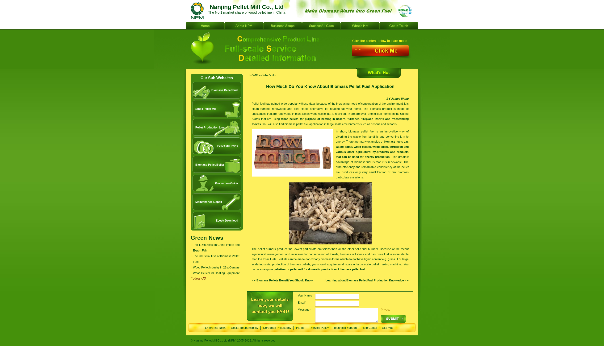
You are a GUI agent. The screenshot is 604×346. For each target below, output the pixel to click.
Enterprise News (215, 328)
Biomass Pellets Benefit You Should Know (284, 280)
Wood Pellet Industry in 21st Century (216, 267)
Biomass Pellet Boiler (209, 164)
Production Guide (226, 183)
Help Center (369, 328)
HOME (253, 75)
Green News (207, 238)
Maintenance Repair (208, 202)
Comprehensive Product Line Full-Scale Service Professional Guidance (302, 49)
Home (205, 26)
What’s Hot (360, 26)
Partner (301, 328)
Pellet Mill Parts (227, 146)
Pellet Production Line (210, 127)
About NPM (243, 26)
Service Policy (319, 328)
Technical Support (345, 328)
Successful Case (321, 26)
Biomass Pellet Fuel (224, 90)
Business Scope (283, 26)
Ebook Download (227, 220)
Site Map (388, 328)
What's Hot (379, 72)
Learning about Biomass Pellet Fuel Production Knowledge (365, 280)
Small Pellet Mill (205, 109)
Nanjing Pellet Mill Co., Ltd (197, 11)
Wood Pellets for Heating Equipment (216, 273)
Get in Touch (398, 26)
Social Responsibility (244, 328)
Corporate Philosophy (277, 328)
